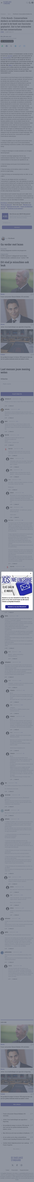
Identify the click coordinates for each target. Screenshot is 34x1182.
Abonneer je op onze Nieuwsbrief (17, 606)
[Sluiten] (30, 573)
